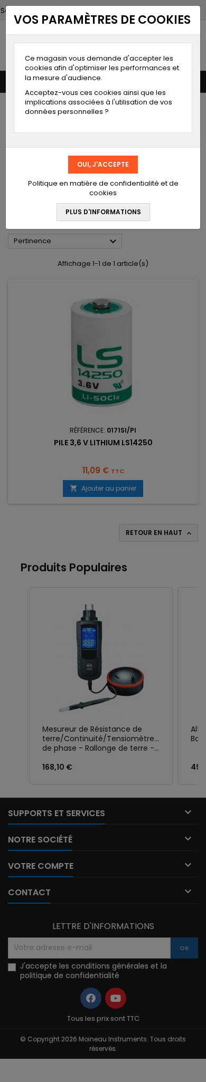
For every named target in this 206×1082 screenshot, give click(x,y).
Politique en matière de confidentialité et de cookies (103, 188)
